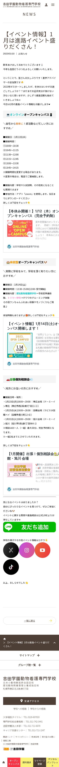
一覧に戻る (29, 620)
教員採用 (35, 736)
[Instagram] (27, 557)
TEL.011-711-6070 (31, 725)
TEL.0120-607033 (31, 717)
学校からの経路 (38, 708)
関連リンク (8, 736)
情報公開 (7, 740)
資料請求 (26, 762)
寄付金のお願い (48, 736)
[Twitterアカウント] (11, 557)
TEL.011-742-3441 (34, 721)
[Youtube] (42, 557)
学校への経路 (20, 708)
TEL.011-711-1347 (36, 730)
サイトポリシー (22, 736)
